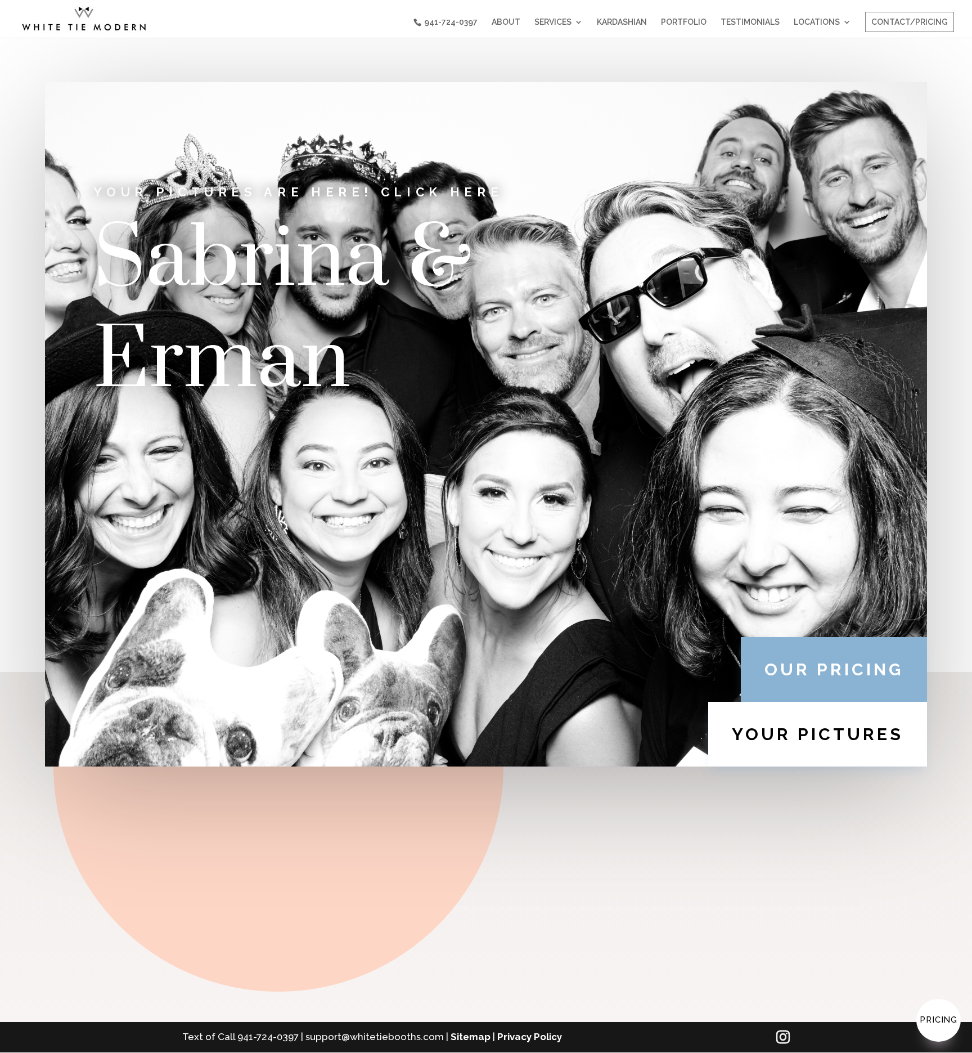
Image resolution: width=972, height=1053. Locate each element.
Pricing (938, 1020)
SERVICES (553, 22)
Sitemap (470, 1036)
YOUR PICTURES (817, 734)
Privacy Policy (529, 1036)
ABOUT (506, 22)
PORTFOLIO (683, 22)
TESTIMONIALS (750, 22)
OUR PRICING (833, 669)
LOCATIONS (817, 22)
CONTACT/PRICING (909, 21)
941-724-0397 (451, 21)
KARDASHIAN (622, 22)
